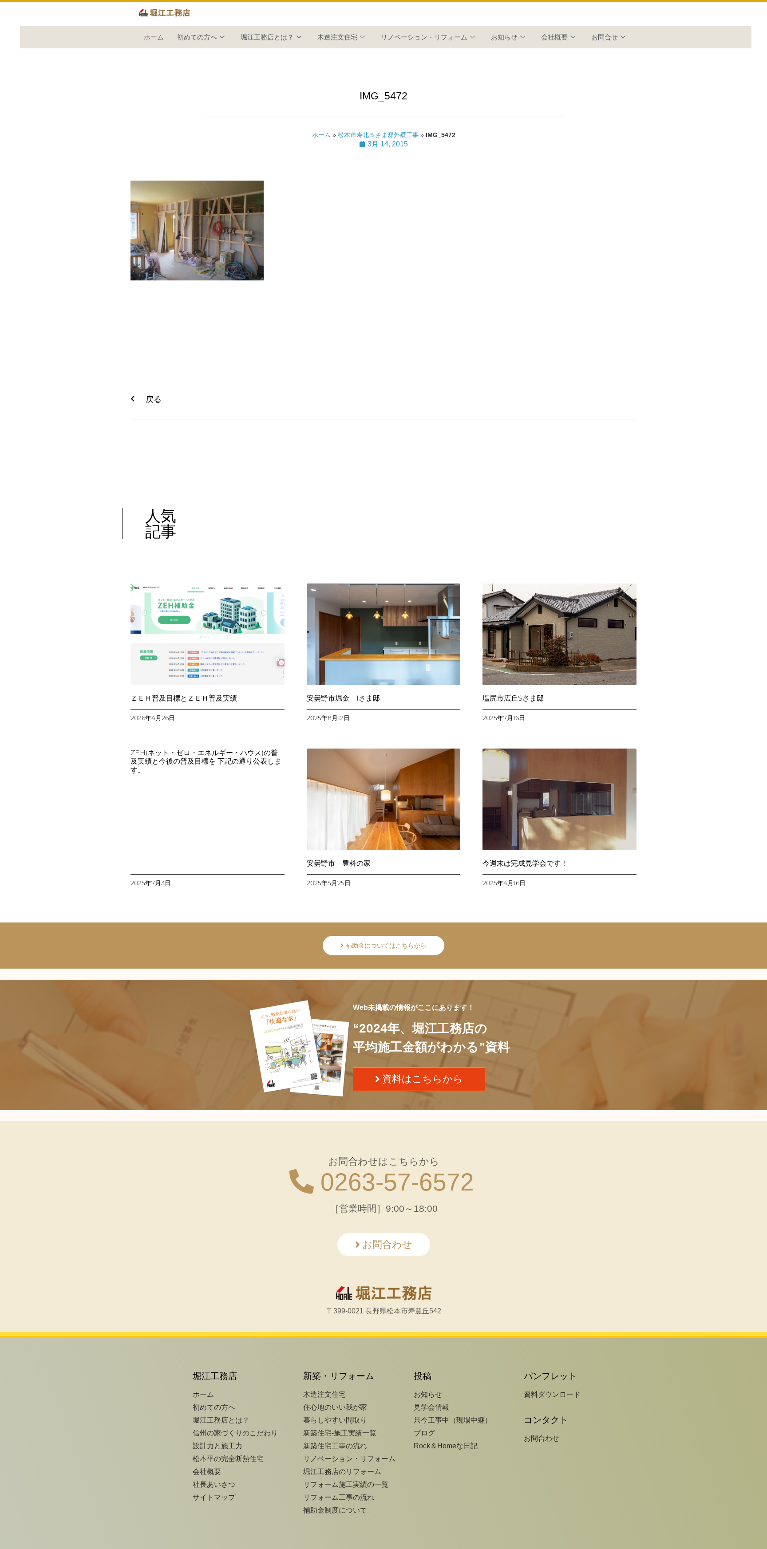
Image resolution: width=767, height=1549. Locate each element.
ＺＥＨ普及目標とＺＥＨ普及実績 (183, 698)
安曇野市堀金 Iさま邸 (343, 698)
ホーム (154, 37)
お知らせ (504, 37)
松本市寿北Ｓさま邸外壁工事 (378, 135)
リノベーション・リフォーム (424, 37)
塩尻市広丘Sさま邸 (513, 698)
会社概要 (554, 37)
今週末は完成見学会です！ (525, 863)
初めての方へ (197, 37)
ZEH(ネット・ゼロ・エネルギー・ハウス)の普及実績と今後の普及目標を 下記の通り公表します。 (205, 761)
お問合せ (604, 37)
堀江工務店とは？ (267, 37)
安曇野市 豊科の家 (339, 863)
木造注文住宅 (337, 37)
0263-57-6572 (394, 1182)
